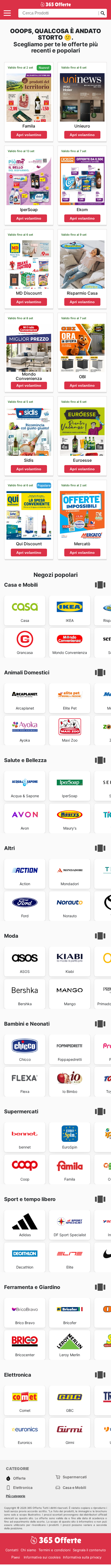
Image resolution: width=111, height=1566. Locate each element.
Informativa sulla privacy (82, 1557)
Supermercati (75, 1477)
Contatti (11, 1550)
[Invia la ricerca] (103, 13)
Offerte (19, 1478)
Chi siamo (28, 1550)
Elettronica (23, 1487)
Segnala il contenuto (89, 1550)
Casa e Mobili (74, 1487)
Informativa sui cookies (42, 1557)
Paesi (15, 1557)
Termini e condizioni (54, 1550)
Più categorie (15, 1496)
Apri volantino (28, 135)
